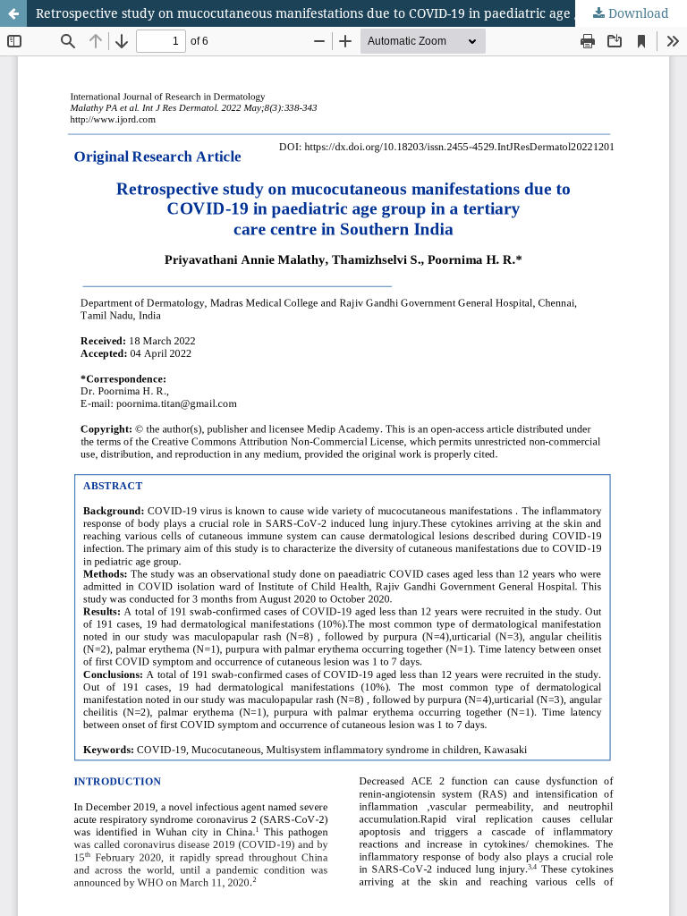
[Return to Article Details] (13, 13)
